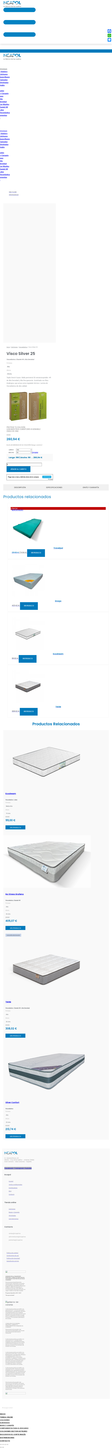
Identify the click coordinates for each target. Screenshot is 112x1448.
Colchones (14, 347)
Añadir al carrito (18, 469)
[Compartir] (5, 1444)
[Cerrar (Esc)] (7, 1444)
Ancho (11, 452)
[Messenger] (109, 40)
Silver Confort (12, 1102)
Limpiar (35, 452)
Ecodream (10, 793)
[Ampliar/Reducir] (1, 1444)
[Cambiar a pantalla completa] (3, 1444)
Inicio (8, 347)
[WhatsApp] (109, 35)
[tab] (19, 487)
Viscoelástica (23, 347)
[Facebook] (109, 31)
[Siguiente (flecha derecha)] (3, 1447)
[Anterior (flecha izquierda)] (1, 1447)
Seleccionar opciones (36, 553)
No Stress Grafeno (14, 894)
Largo (11, 450)
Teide (8, 1001)
